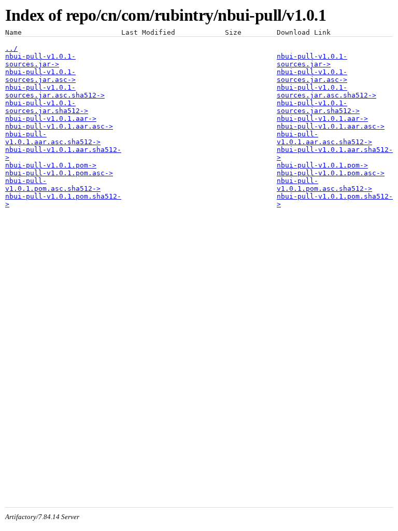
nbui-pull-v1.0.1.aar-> (50, 118)
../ (11, 48)
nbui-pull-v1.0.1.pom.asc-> (59, 173)
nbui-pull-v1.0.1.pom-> (50, 165)
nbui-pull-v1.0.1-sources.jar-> (40, 60)
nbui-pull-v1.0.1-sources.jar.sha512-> (46, 107)
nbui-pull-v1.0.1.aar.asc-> (59, 126)
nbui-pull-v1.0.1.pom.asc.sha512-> (53, 184)
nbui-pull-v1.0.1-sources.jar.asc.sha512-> (55, 91)
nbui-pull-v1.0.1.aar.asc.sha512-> (53, 138)
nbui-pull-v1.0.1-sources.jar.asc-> (40, 75)
